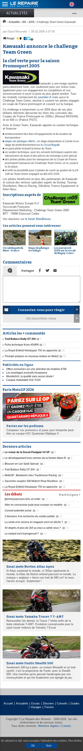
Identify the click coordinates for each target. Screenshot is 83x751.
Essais (35, 703)
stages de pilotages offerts (20, 141)
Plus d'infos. (75, 740)
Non (49, 745)
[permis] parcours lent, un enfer (26, 499)
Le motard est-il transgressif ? (26, 533)
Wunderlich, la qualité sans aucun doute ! (30, 376)
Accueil (8, 703)
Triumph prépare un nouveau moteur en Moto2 (35, 356)
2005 (31, 22)
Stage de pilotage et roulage (38, 249)
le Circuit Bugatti (50, 144)
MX (24, 22)
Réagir (10, 38)
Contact (66, 725)
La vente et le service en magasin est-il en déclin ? (38, 522)
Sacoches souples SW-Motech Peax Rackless (34, 481)
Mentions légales (48, 725)
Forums (49, 707)
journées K (45, 97)
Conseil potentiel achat (22, 510)
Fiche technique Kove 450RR (25, 344)
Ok (33, 745)
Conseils (62, 703)
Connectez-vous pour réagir (41, 310)
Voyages (36, 707)
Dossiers (48, 703)
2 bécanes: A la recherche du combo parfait (33, 516)
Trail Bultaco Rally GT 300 (23, 469)
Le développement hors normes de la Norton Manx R (38, 457)
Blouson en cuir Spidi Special (25, 463)
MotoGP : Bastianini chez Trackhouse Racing (34, 475)
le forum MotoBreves (38, 219)
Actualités (17, 13)
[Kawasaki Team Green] (21, 83)
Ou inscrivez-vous (41, 318)
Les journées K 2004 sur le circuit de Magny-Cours (65, 251)
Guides (75, 703)
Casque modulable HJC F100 (23, 379)
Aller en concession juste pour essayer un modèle (37, 504)
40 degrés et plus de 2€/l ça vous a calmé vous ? (37, 527)
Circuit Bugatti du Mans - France (13, 249)
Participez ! (69, 494)
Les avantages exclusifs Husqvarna (26, 372)
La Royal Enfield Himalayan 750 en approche (35, 350)
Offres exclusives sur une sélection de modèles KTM (36, 369)
